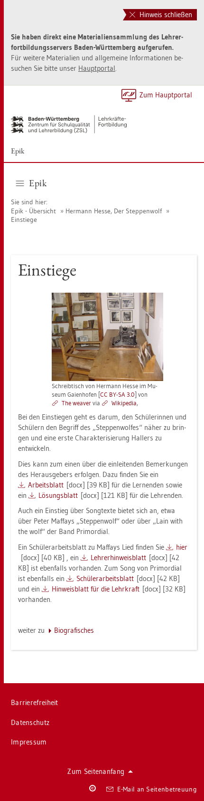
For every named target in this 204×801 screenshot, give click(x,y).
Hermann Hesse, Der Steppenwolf (113, 211)
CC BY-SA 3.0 (117, 394)
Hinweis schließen (165, 14)
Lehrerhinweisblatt (118, 557)
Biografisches (74, 630)
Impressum (29, 741)
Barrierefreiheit (34, 702)
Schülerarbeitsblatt (105, 578)
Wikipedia (124, 403)
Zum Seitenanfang (95, 771)
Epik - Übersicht (33, 211)
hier (181, 547)
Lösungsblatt (58, 495)
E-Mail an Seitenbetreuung (157, 789)
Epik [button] (37, 183)
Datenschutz (30, 722)
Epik (18, 151)
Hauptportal (96, 68)
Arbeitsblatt (46, 484)
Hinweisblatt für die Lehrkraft (95, 588)
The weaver (76, 403)
